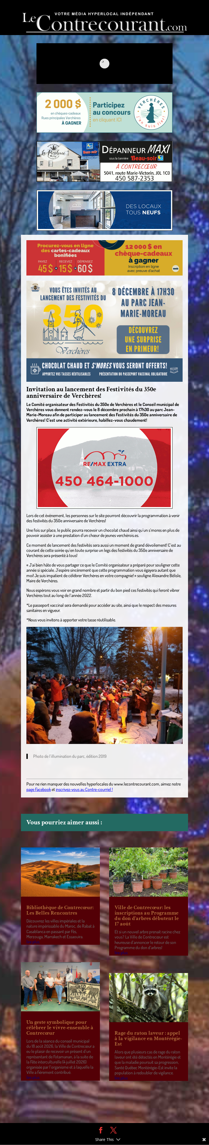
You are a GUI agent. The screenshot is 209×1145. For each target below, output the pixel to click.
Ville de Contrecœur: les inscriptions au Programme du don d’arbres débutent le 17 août (147, 915)
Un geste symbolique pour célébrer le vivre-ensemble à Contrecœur (59, 1028)
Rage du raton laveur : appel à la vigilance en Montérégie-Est (148, 1038)
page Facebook (38, 789)
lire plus (32, 941)
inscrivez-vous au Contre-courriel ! (84, 789)
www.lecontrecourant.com (136, 784)
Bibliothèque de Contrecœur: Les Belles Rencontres (60, 910)
